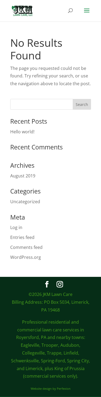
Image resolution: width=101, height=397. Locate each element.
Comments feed (26, 247)
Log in (16, 227)
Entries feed (22, 237)
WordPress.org (25, 257)
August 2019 (22, 176)
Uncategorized (25, 202)
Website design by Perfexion (51, 389)
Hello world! (22, 132)
